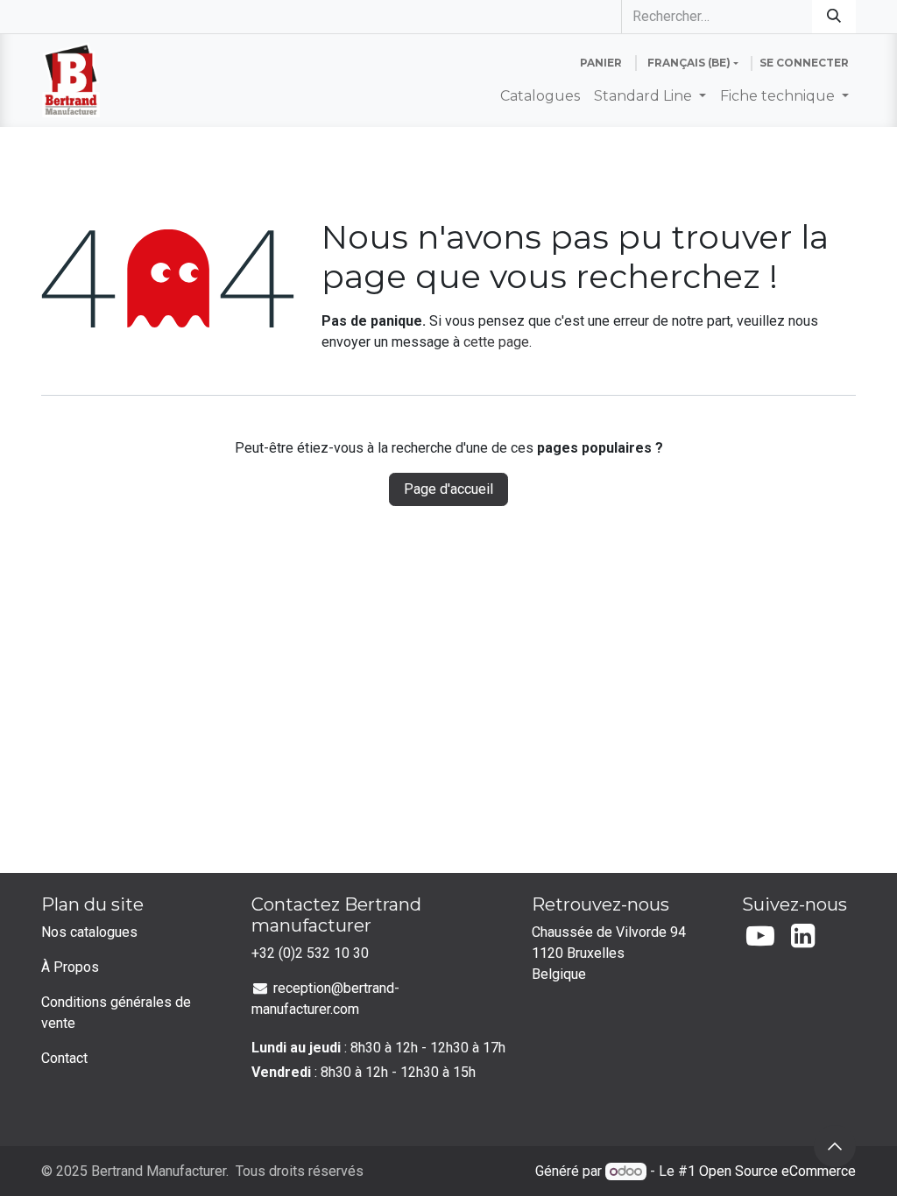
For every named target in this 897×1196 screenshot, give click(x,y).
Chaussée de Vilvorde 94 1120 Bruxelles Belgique (610, 953)
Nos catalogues (89, 932)
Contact (64, 1058)
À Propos (70, 967)
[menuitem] (540, 96)
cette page (496, 342)
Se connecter (804, 62)
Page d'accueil (448, 489)
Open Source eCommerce (777, 1171)
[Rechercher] (834, 16)
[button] (835, 1146)
